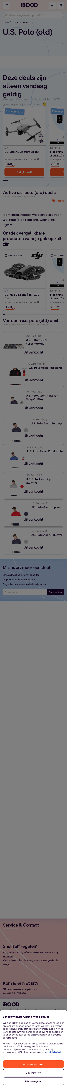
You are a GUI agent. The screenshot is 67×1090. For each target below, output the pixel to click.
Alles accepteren (33, 1064)
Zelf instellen (33, 1072)
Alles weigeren (33, 1081)
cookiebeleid (53, 1052)
